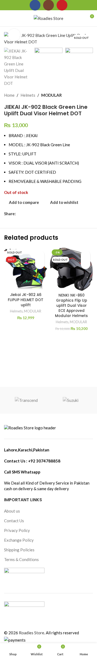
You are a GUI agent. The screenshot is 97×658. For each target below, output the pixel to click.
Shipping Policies (19, 549)
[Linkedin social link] (37, 213)
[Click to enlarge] (14, 35)
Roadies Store (31, 632)
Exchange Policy (19, 540)
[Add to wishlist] (39, 255)
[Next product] (89, 95)
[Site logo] (48, 17)
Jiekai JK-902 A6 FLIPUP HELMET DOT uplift (25, 300)
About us (12, 511)
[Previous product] (77, 95)
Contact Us (14, 520)
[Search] (16, 18)
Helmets (27, 95)
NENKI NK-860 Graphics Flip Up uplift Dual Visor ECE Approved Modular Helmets (71, 305)
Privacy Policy (17, 530)
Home (9, 95)
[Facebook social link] (19, 213)
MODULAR (51, 95)
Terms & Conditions (21, 559)
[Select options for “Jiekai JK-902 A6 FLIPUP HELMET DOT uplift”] (39, 264)
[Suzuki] (70, 400)
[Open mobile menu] (6, 18)
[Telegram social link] (44, 213)
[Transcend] (26, 400)
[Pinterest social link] (31, 213)
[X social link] (25, 213)
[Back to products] (83, 95)
